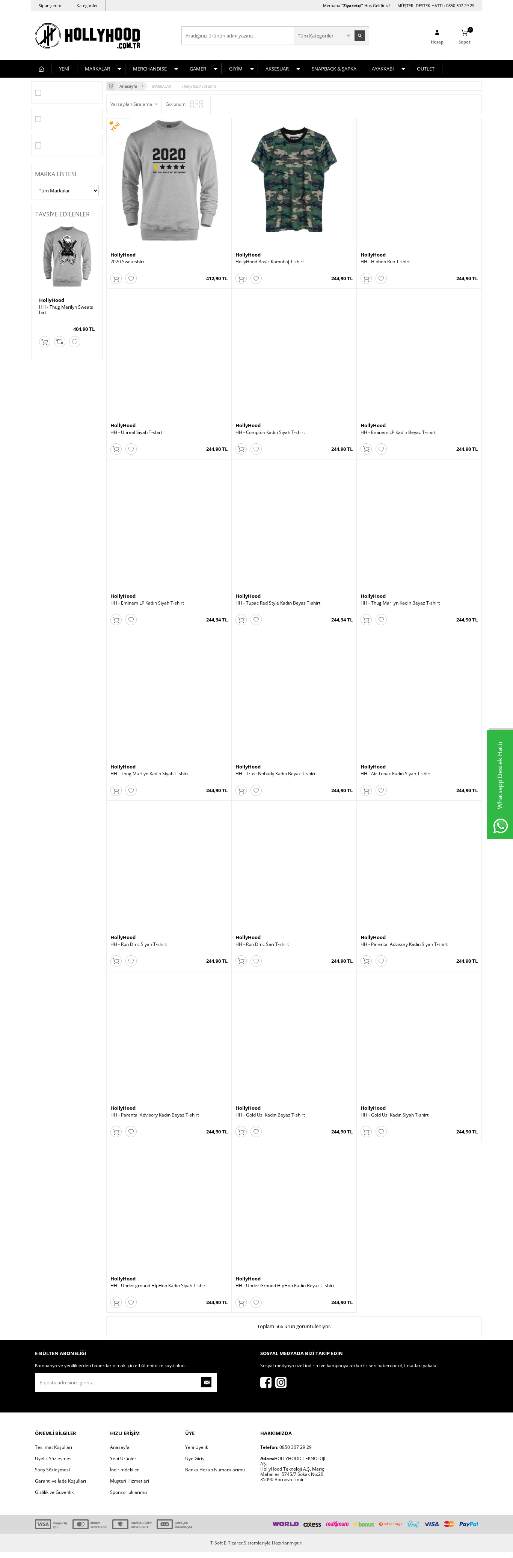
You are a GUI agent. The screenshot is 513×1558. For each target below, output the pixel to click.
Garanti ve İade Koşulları (60, 1481)
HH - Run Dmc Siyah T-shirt (138, 944)
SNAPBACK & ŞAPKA (334, 68)
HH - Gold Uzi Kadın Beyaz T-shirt (270, 1115)
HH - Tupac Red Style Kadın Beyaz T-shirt (277, 603)
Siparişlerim (50, 5)
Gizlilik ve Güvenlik (54, 1492)
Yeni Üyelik (196, 1447)
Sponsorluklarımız (129, 1492)
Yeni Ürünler (123, 1458)
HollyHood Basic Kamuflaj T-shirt (269, 261)
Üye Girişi (195, 1458)
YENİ (64, 68)
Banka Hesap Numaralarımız (215, 1469)
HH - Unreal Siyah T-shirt (136, 432)
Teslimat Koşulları (53, 1447)
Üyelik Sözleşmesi (53, 1458)
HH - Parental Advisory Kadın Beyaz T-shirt (154, 1115)
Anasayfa (120, 1447)
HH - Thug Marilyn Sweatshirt (66, 310)
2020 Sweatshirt (127, 261)
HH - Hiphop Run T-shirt (385, 261)
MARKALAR (97, 68)
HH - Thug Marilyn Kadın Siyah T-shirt (149, 773)
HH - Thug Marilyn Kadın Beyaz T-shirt (400, 603)
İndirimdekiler (124, 1469)
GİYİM (236, 68)
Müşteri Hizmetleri (129, 1481)
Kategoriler (87, 5)
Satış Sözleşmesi (52, 1469)
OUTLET (426, 68)
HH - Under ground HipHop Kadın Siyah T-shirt (158, 1285)
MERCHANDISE (150, 68)
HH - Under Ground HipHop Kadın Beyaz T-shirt (284, 1285)
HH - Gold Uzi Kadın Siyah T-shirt (395, 1115)
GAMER (198, 68)
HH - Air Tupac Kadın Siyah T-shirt (396, 773)
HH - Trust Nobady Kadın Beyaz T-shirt (275, 773)
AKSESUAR (277, 68)
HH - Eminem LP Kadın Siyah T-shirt (147, 603)
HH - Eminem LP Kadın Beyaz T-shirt (398, 432)
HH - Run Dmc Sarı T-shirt (262, 944)
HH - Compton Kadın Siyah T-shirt (270, 432)
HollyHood (51, 300)
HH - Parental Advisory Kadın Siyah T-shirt (404, 944)
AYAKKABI (383, 68)
